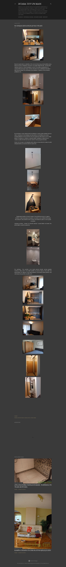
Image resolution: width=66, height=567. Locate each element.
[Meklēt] (51, 3)
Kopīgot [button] (15, 415)
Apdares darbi (38, 17)
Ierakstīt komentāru (22, 489)
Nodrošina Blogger (34, 560)
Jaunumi (20, 17)
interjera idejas (33, 417)
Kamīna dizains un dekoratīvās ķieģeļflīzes (32, 550)
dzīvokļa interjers (21, 417)
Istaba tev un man (29, 3)
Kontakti (45, 17)
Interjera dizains (28, 17)
